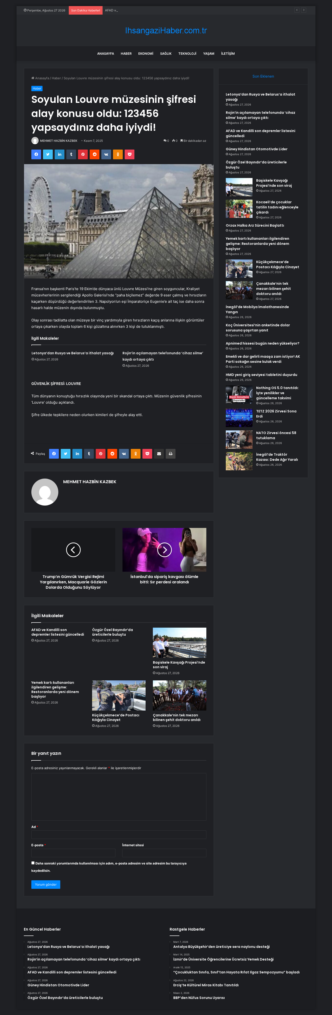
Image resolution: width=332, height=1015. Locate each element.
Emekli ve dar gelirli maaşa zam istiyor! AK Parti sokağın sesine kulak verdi (263, 359)
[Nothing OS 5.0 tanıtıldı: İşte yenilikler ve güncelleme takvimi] (239, 394)
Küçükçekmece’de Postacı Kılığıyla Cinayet (115, 717)
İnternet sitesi (133, 845)
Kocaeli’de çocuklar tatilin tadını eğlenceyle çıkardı (277, 207)
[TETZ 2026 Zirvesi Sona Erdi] (239, 418)
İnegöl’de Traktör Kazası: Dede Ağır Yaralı (277, 457)
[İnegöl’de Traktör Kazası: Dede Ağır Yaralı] (239, 461)
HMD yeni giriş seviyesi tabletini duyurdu (261, 374)
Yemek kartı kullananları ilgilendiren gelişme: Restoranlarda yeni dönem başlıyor (55, 689)
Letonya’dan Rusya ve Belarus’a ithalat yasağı (73, 353)
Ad (34, 827)
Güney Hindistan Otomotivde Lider (257, 149)
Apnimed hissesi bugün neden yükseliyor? (262, 343)
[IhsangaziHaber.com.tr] (166, 30)
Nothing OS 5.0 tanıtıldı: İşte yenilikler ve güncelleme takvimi (277, 393)
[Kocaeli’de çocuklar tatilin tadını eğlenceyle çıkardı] (239, 209)
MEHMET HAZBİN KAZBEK (58, 140)
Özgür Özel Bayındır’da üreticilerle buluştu (112, 632)
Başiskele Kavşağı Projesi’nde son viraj (179, 664)
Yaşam (208, 53)
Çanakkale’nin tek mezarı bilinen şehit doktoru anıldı (177, 717)
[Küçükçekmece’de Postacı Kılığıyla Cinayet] (119, 695)
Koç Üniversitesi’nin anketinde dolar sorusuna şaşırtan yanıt (258, 328)
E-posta (38, 845)
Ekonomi (145, 53)
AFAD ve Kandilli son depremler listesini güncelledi (143, 10)
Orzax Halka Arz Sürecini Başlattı (255, 225)
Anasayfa (105, 53)
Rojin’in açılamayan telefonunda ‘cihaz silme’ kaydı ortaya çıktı (260, 115)
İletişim (228, 53)
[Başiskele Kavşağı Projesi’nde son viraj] (179, 643)
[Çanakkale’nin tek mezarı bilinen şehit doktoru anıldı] (179, 695)
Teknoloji (187, 53)
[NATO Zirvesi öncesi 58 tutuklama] (239, 439)
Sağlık (166, 53)
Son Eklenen (263, 76)
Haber (126, 53)
